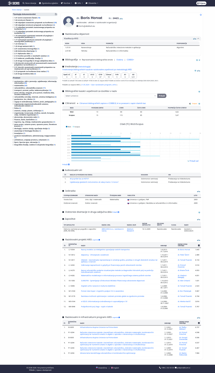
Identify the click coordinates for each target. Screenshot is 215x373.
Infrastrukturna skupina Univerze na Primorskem (99, 327)
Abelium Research (130, 230)
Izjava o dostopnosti (44, 370)
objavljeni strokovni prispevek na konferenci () (36, 25)
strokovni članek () (25, 20)
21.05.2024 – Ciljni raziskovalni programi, (96, 85)
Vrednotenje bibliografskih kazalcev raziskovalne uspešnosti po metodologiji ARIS (97, 69)
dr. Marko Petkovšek (183, 354)
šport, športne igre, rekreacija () (27, 142)
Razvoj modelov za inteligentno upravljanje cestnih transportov (105, 249)
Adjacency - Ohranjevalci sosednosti (95, 255)
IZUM (30, 368)
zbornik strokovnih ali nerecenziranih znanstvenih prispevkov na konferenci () (35, 64)
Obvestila (92, 3)
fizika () (17, 108)
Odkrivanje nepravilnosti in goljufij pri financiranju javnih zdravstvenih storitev (111, 265)
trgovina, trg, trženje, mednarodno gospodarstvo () (34, 122)
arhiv (114, 85)
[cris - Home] (13, 3)
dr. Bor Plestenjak (185, 291)
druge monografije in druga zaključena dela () (36, 61)
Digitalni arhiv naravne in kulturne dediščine (98, 286)
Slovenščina (102, 368)
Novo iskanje (30, 3)
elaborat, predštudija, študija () (30, 58)
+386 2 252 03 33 (167, 368)
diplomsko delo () (25, 53)
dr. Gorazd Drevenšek (183, 338)
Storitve (67, 3)
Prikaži (115, 212)
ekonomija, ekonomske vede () (26, 117)
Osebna (120, 59)
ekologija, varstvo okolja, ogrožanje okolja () (32, 128)
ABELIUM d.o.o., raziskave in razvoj (113, 230)
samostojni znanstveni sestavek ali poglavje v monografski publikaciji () (33, 36)
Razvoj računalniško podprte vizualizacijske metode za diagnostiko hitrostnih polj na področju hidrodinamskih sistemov (117, 271)
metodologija (84, 66)
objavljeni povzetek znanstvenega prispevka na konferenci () (34, 28)
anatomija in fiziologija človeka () (27, 131)
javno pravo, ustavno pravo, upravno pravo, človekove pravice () (35, 125)
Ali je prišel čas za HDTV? (79, 179)
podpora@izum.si (183, 368)
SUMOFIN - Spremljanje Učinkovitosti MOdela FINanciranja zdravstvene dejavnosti (113, 280)
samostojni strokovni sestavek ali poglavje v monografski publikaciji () (33, 40)
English (116, 368)
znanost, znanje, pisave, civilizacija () (28, 111)
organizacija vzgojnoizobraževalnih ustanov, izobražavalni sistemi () (31, 105)
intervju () (22, 44)
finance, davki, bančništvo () (25, 119)
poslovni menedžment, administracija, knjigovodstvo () (35, 136)
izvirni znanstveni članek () (29, 18)
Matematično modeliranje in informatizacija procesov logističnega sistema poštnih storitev (116, 275)
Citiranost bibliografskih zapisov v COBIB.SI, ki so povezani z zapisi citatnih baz (113, 103)
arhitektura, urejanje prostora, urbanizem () (31, 140)
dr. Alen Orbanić (184, 280)
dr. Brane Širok (184, 270)
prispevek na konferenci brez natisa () (33, 71)
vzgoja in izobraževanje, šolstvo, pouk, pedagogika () (35, 102)
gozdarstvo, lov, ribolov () (24, 99)
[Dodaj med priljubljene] (201, 15)
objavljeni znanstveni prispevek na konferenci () (37, 22)
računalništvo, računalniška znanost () (30, 88)
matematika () (20, 85)
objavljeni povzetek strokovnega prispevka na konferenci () (34, 32)
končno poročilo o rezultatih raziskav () (33, 56)
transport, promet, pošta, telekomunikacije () (32, 90)
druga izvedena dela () (27, 74)
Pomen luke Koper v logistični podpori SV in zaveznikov (102, 291)
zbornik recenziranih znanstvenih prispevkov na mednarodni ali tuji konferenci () (34, 68)
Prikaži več (194, 161)
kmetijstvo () (19, 133)
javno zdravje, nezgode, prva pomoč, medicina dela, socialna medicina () (34, 93)
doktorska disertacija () (27, 51)
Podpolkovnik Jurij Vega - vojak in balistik (97, 306)
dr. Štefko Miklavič (182, 328)
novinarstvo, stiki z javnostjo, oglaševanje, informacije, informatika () (35, 82)
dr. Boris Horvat (184, 249)
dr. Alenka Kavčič (184, 301)
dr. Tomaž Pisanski (185, 260)
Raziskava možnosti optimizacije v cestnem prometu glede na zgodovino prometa (113, 296)
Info (79, 3)
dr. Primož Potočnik (182, 266)
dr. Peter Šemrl (184, 255)
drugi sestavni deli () (26, 46)
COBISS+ (130, 59)
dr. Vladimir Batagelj (182, 276)
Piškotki (32, 370)
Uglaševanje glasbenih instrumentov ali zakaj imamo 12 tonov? (94, 182)
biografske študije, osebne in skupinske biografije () (35, 145)
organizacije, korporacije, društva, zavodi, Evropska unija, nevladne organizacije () (34, 114)
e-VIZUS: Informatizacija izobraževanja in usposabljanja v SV (104, 301)
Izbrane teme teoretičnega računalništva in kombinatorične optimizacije (108, 353)
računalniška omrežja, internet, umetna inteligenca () (35, 97)
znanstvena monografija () (28, 49)
